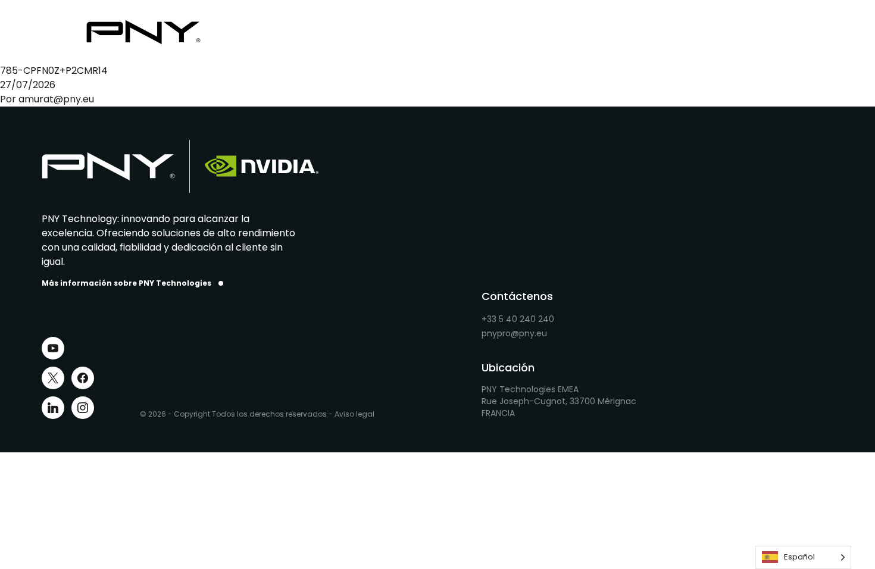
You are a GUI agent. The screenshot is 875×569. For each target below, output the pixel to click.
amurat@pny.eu (56, 99)
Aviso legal (354, 414)
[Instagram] (82, 407)
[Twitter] (53, 378)
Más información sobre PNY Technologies (126, 283)
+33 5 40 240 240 (518, 319)
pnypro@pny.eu (514, 333)
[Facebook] (82, 378)
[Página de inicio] (153, 32)
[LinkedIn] (53, 407)
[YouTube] (53, 348)
